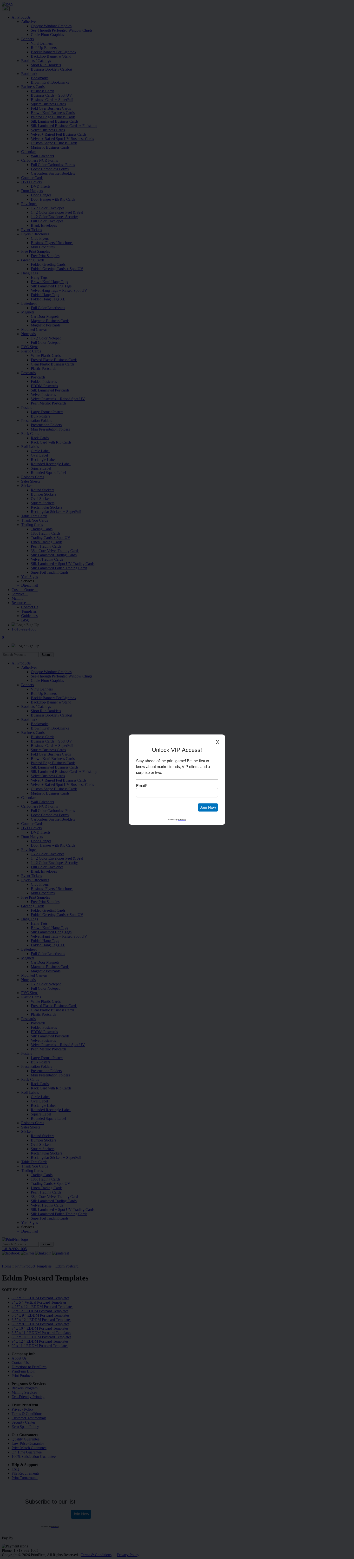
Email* (141, 785)
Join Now (208, 807)
